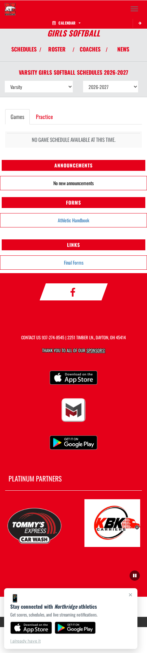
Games (17, 117)
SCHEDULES (24, 49)
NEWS (123, 49)
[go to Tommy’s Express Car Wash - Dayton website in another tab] (34, 523)
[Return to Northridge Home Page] (10, 8)
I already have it (25, 640)
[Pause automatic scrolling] (135, 575)
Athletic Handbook (73, 220)
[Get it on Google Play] (75, 628)
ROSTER (57, 49)
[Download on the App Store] (31, 628)
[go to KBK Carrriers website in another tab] (112, 523)
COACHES (90, 49)
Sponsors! (95, 350)
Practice (44, 117)
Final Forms (73, 262)
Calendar (67, 23)
